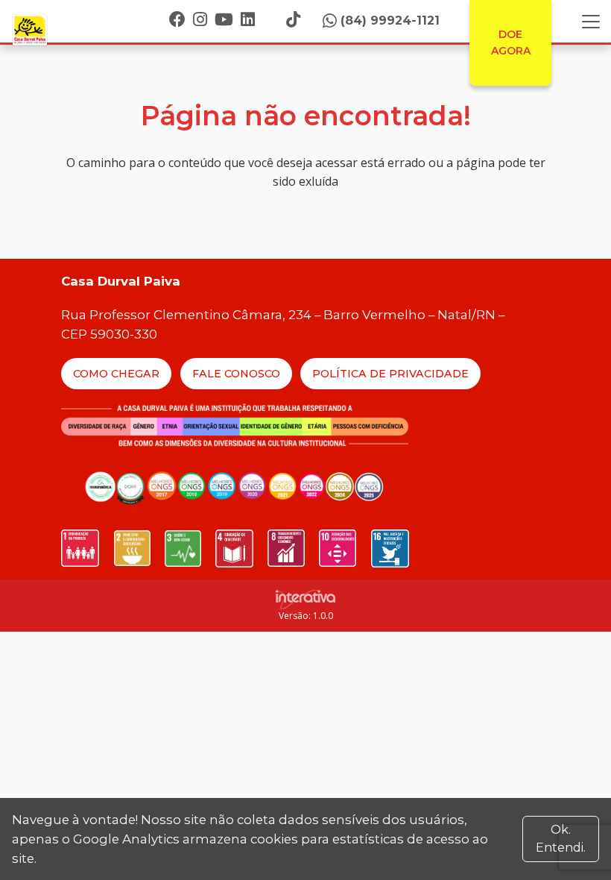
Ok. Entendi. (561, 839)
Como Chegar (116, 373)
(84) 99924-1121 (390, 20)
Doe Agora (511, 42)
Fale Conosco (236, 373)
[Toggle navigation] (591, 21)
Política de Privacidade (390, 373)
